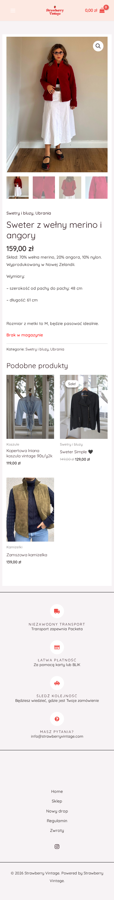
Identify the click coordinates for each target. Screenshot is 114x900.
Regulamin (57, 820)
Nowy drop (57, 811)
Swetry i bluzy (19, 213)
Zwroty (57, 830)
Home (57, 791)
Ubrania (43, 213)
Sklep (57, 801)
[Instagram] (57, 846)
